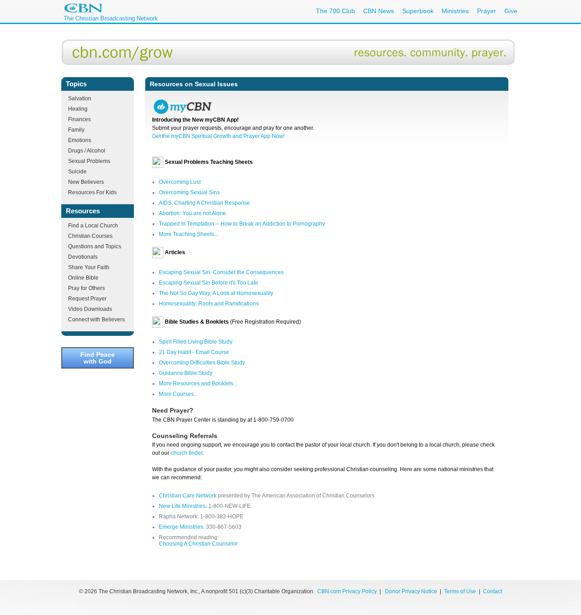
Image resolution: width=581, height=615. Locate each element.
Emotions (79, 140)
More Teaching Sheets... (188, 234)
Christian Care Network (188, 495)
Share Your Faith (88, 267)
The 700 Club (335, 11)
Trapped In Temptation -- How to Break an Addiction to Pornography (242, 224)
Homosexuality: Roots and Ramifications (209, 303)
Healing (78, 109)
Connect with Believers (96, 319)
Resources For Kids (92, 192)
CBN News (378, 11)
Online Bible (83, 278)
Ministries (455, 11)
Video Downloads (90, 309)
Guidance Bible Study (185, 373)
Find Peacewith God (97, 357)
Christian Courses (90, 236)
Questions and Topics (94, 246)
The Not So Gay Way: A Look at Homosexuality (216, 293)
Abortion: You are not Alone (192, 213)
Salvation (79, 98)
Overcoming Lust (180, 182)
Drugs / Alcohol (86, 151)
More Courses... (178, 394)
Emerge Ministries (181, 527)
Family (76, 130)
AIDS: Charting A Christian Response (204, 203)
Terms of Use (461, 591)
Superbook (417, 11)
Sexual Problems (89, 161)
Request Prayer (87, 298)
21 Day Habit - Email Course (194, 352)
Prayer (486, 11)
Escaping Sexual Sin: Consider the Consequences (221, 272)
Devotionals (83, 257)
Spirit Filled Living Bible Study (195, 342)
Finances (79, 119)
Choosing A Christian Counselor (198, 544)
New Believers (86, 182)
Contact (492, 591)
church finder (186, 453)
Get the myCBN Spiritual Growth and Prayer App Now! (218, 136)
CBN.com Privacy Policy (347, 591)
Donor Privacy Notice (411, 591)
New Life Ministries (182, 506)
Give (510, 11)
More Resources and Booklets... (198, 383)
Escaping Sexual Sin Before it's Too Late (208, 283)
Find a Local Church (93, 225)
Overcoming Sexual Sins (189, 192)
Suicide (77, 171)
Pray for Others (86, 288)
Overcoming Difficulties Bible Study (202, 362)
